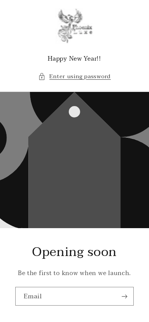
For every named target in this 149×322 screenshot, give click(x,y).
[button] (74, 77)
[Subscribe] (124, 296)
